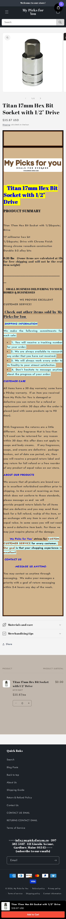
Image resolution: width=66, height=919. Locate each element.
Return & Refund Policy (19, 797)
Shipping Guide (15, 790)
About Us (12, 782)
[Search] (60, 22)
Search (10, 759)
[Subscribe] (55, 860)
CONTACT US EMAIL (18, 812)
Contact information (52, 893)
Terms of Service (16, 828)
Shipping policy (33, 893)
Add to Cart (33, 914)
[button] (6, 12)
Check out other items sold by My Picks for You (33, 314)
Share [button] (9, 644)
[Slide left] (25, 98)
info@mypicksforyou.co (32, 840)
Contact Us (13, 805)
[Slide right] (40, 98)
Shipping (6, 124)
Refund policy (38, 888)
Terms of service (15, 893)
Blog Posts (12, 767)
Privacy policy (54, 888)
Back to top (13, 774)
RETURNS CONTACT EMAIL (22, 820)
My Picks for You (21, 888)
